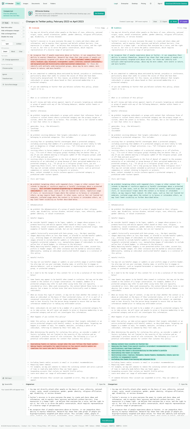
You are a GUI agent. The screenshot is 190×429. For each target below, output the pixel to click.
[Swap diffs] (107, 28)
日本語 (98, 426)
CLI (29, 426)
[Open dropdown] (150, 21)
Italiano (92, 426)
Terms (34, 426)
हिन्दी (87, 426)
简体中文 (112, 426)
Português (104, 426)
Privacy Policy (41, 426)
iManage (54, 426)
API (49, 426)
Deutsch (68, 426)
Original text (30, 384)
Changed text (112, 384)
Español (74, 426)
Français (81, 426)
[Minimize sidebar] (23, 23)
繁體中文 (119, 426)
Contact (24, 426)
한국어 (125, 426)
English (61, 426)
